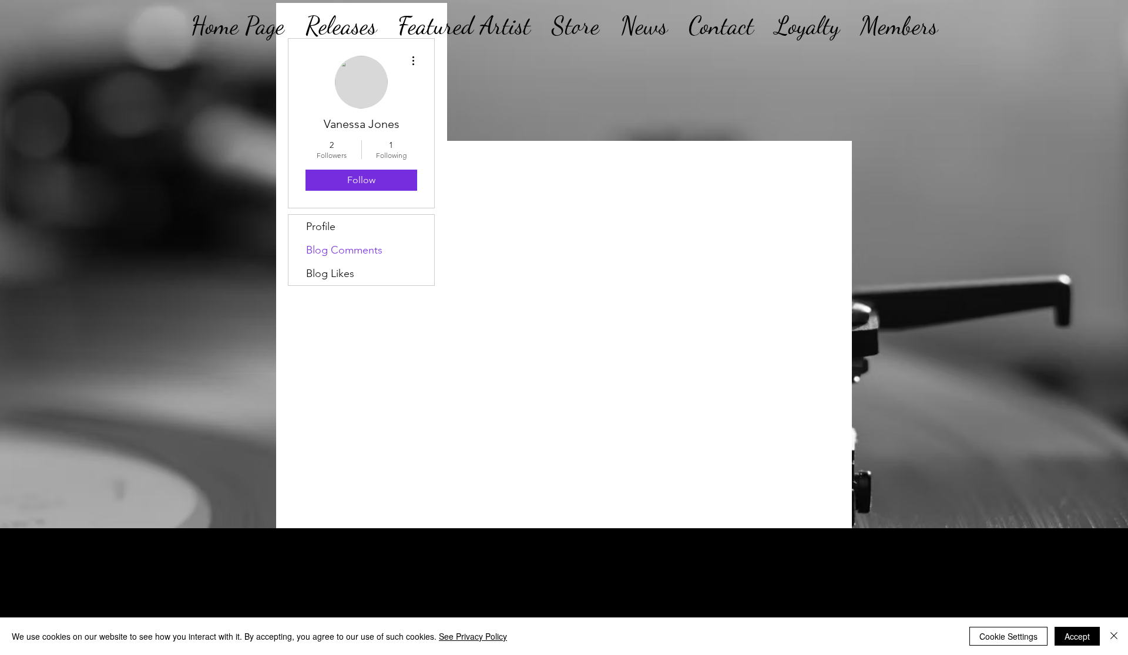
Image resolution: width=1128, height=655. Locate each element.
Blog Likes (330, 273)
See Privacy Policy (473, 636)
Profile (320, 226)
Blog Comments (344, 250)
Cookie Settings (1008, 636)
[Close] (1114, 636)
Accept (1077, 636)
